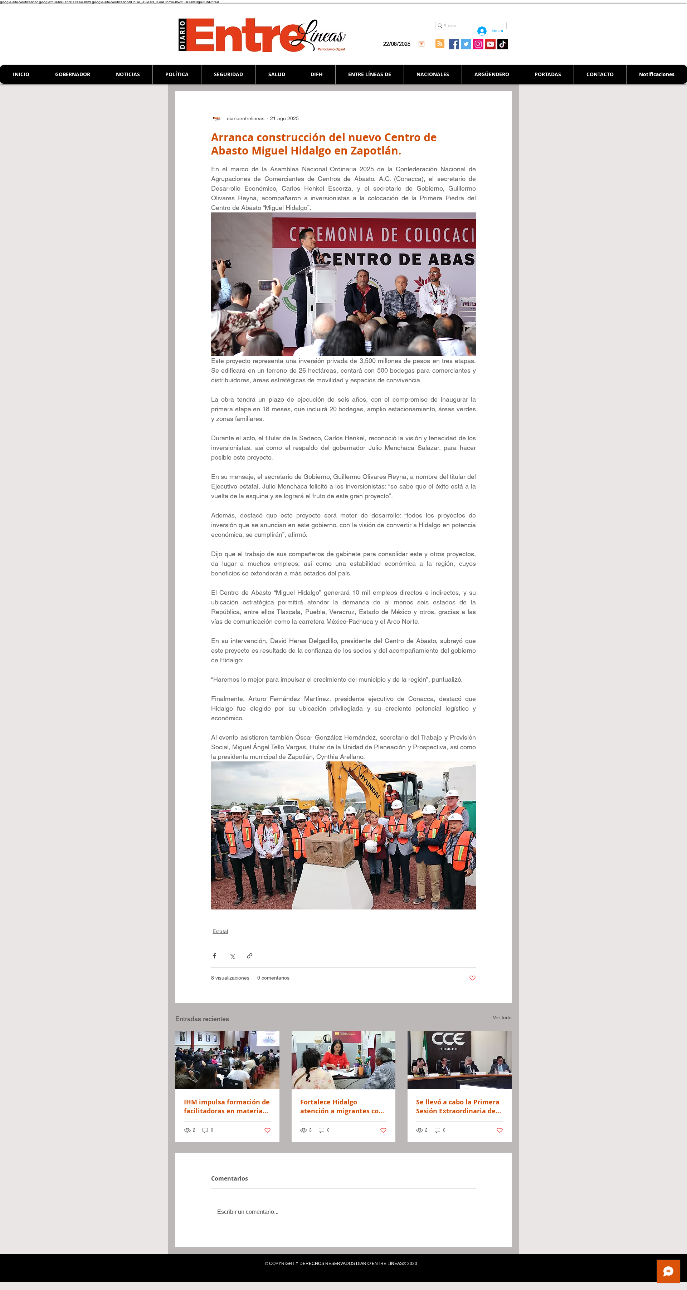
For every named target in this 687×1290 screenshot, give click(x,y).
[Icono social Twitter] (466, 44)
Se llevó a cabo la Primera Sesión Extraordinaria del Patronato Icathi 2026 (458, 1106)
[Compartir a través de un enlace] (249, 955)
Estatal (220, 931)
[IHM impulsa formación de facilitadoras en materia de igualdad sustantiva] (227, 1060)
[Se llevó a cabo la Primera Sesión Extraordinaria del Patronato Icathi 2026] (460, 1060)
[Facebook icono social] (454, 44)
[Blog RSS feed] (439, 44)
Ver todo (502, 1017)
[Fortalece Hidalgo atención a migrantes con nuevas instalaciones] (344, 1060)
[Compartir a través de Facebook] (214, 955)
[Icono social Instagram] (478, 44)
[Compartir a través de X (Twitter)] (232, 955)
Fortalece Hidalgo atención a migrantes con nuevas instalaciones (341, 1106)
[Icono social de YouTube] (490, 44)
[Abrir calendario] (421, 43)
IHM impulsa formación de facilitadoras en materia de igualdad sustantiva (227, 1106)
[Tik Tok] (502, 44)
